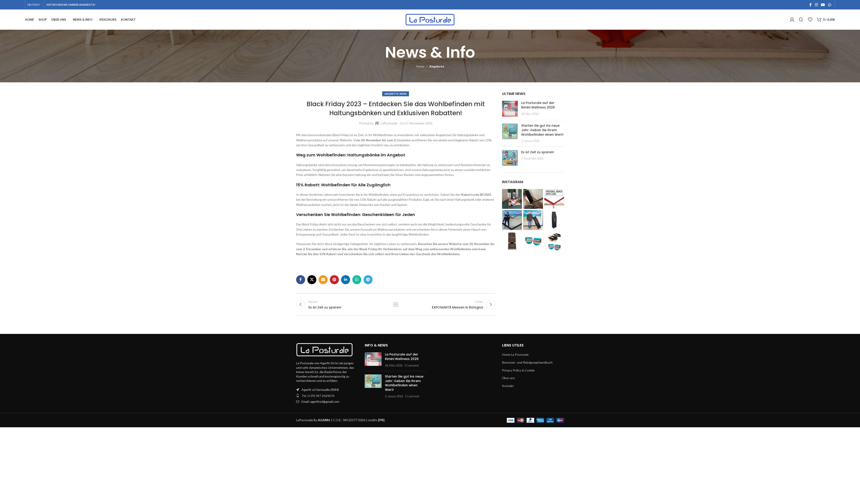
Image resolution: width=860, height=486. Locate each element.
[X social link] (311, 279)
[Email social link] (323, 279)
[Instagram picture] (512, 199)
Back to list (395, 304)
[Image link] (324, 349)
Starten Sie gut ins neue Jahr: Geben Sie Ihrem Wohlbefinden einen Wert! (542, 130)
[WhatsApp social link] (829, 4)
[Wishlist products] (810, 19)
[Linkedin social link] (345, 279)
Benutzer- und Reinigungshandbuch (527, 362)
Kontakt (508, 386)
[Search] (801, 19)
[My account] (792, 19)
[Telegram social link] (368, 279)
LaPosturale (389, 123)
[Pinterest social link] (334, 279)
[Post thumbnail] (510, 109)
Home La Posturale (515, 354)
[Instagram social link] (816, 4)
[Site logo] (430, 19)
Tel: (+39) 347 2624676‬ (318, 396)
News (403, 93)
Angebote (436, 66)
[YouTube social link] (823, 4)
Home (420, 66)
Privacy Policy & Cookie (518, 370)
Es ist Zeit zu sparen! (537, 152)
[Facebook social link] (810, 4)
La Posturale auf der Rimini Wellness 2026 (538, 105)
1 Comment (411, 365)
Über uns (508, 378)
